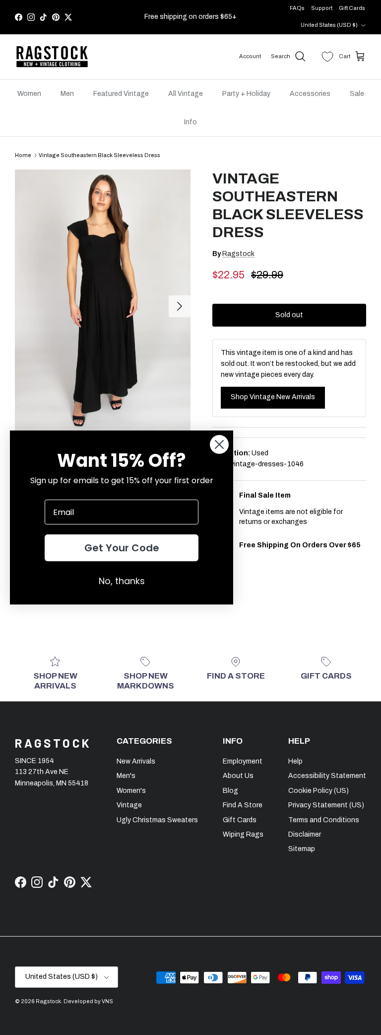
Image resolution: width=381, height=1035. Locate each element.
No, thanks (122, 581)
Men (67, 93)
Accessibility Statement (327, 775)
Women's (131, 790)
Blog (230, 790)
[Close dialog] (219, 444)
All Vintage (185, 93)
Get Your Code (121, 548)
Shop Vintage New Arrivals (273, 397)
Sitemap (301, 849)
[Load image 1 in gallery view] (102, 301)
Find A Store (242, 805)
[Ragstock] (52, 56)
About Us (238, 775)
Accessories (310, 93)
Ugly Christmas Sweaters (157, 820)
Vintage (129, 805)
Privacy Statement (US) (326, 805)
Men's (126, 775)
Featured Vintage (121, 93)
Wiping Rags (243, 834)
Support (321, 8)
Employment (242, 761)
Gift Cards (352, 8)
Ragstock (238, 254)
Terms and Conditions (323, 820)
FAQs (297, 8)
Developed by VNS (88, 1001)
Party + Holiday (246, 93)
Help (295, 761)
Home (23, 155)
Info (190, 122)
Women (29, 93)
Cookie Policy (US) (318, 790)
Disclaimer (304, 834)
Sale (357, 93)
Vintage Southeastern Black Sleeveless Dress (99, 155)
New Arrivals (136, 761)
